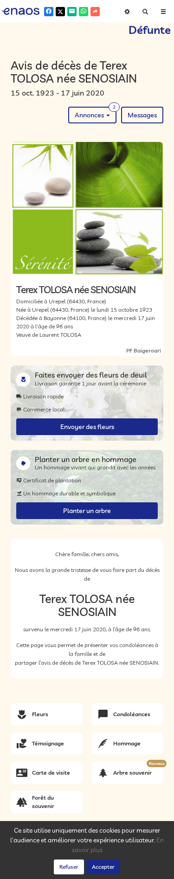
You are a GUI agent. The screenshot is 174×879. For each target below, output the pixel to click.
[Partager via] (95, 11)
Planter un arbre (87, 511)
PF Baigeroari (143, 350)
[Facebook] (48, 11)
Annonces (95, 113)
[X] (60, 11)
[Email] (72, 11)
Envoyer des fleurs (87, 427)
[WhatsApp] (83, 11)
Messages (142, 115)
